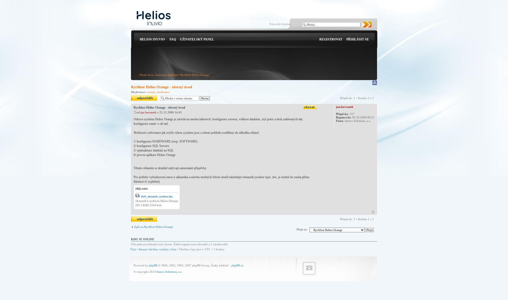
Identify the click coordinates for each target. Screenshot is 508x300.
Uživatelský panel (197, 39)
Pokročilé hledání (280, 24)
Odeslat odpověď (141, 96)
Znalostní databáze (166, 74)
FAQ (173, 39)
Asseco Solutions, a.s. (169, 271)
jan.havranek (148, 112)
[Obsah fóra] (153, 18)
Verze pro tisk (375, 82)
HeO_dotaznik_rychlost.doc (157, 196)
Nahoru (372, 212)
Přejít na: (302, 229)
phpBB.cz (237, 265)
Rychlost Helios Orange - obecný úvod (161, 87)
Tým (133, 249)
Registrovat (330, 39)
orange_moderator (158, 92)
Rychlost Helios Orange (194, 74)
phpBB (153, 265)
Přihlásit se (357, 39)
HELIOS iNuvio (152, 39)
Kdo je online (142, 239)
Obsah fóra (146, 74)
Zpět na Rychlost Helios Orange (153, 226)
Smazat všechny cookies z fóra (157, 249)
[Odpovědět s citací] (309, 107)
